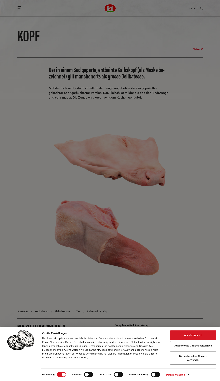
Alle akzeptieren (193, 335)
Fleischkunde (62, 311)
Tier (78, 311)
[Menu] (19, 8)
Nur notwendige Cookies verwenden (193, 358)
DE (190, 8)
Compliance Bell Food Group (131, 325)
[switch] (88, 374)
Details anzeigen (175, 374)
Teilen (196, 49)
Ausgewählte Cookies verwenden (193, 345)
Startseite (22, 311)
